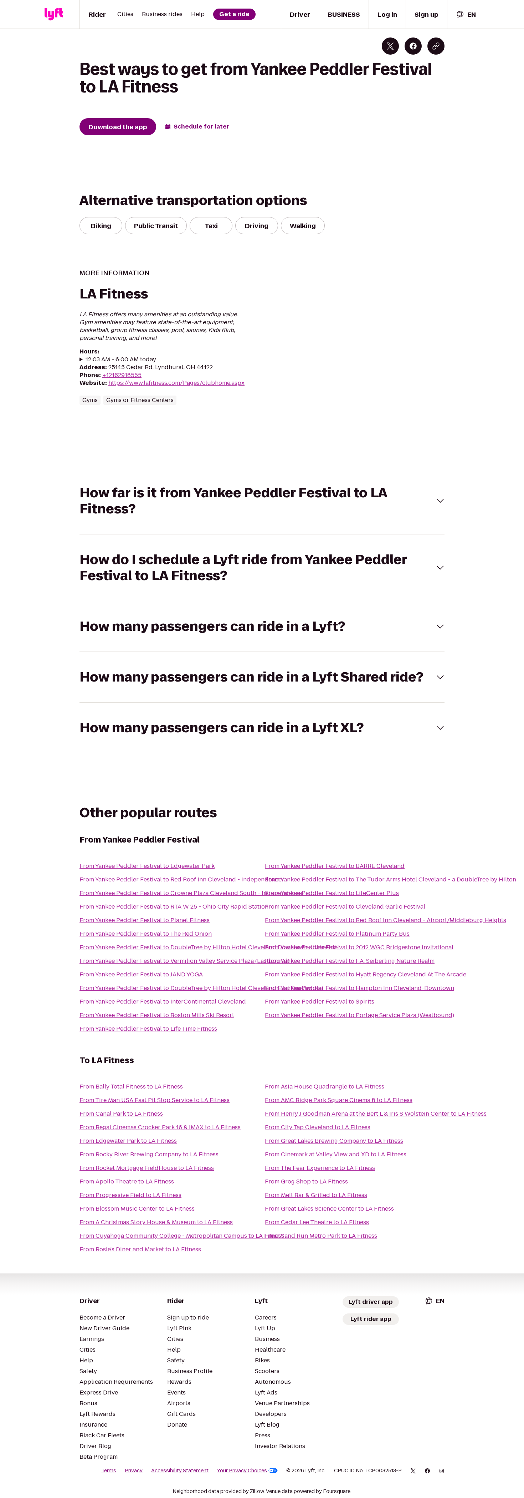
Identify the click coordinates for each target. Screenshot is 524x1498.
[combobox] (466, 14)
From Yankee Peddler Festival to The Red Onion (145, 934)
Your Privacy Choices (242, 1470)
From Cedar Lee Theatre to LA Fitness (317, 1222)
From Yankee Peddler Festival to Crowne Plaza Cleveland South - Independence (190, 893)
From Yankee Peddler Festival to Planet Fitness (144, 920)
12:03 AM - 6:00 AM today (121, 359)
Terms (108, 1470)
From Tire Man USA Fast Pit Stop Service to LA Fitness (154, 1100)
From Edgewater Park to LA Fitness (128, 1141)
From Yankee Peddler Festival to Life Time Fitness (148, 1029)
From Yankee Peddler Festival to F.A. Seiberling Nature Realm (350, 961)
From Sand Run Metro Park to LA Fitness (321, 1236)
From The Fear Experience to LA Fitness (320, 1168)
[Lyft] (53, 14)
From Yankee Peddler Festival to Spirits (319, 1001)
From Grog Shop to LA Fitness (306, 1181)
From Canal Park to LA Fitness (121, 1114)
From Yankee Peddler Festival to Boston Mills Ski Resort (156, 1015)
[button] (262, 501)
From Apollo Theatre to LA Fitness (126, 1181)
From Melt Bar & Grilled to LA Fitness (316, 1195)
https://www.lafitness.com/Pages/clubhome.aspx (176, 383)
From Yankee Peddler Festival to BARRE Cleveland (335, 866)
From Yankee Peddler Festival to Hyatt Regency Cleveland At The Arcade (365, 974)
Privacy (134, 1470)
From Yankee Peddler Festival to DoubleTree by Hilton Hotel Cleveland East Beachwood (201, 988)
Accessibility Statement (180, 1470)
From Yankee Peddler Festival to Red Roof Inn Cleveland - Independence (180, 879)
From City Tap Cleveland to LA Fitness (317, 1127)
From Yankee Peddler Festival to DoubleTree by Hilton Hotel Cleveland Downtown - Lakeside (208, 947)
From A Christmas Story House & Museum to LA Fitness (156, 1222)
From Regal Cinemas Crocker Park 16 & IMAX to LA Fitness (160, 1127)
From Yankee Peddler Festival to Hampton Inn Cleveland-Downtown (359, 988)
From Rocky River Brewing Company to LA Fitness (149, 1154)
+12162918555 (122, 375)
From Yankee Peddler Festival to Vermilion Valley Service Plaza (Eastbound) (184, 961)
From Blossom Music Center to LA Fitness (137, 1209)
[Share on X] (390, 46)
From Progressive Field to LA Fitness (130, 1195)
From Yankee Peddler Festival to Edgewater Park (147, 866)
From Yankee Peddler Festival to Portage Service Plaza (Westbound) (359, 1015)
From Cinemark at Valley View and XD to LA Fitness (335, 1154)
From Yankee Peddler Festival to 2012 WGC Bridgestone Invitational (359, 947)
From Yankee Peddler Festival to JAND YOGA (141, 974)
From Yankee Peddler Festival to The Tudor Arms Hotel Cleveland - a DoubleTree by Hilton (390, 879)
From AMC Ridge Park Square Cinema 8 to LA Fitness (338, 1100)
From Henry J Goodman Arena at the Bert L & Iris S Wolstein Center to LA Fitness (376, 1114)
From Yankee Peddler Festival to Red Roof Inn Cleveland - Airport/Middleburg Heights (385, 920)
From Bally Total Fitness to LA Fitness (131, 1086)
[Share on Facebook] (413, 46)
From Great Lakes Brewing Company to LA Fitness (334, 1141)
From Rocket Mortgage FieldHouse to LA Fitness (146, 1168)
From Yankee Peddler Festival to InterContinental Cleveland (162, 1001)
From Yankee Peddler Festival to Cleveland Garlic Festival (345, 907)
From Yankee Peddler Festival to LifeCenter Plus (332, 893)
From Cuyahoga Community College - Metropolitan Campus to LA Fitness (181, 1236)
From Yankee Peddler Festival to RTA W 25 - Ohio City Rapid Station (173, 907)
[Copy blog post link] (436, 46)
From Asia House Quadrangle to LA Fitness (324, 1086)
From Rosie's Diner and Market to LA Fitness (140, 1249)
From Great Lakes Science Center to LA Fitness (329, 1209)
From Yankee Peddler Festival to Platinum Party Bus (337, 934)
